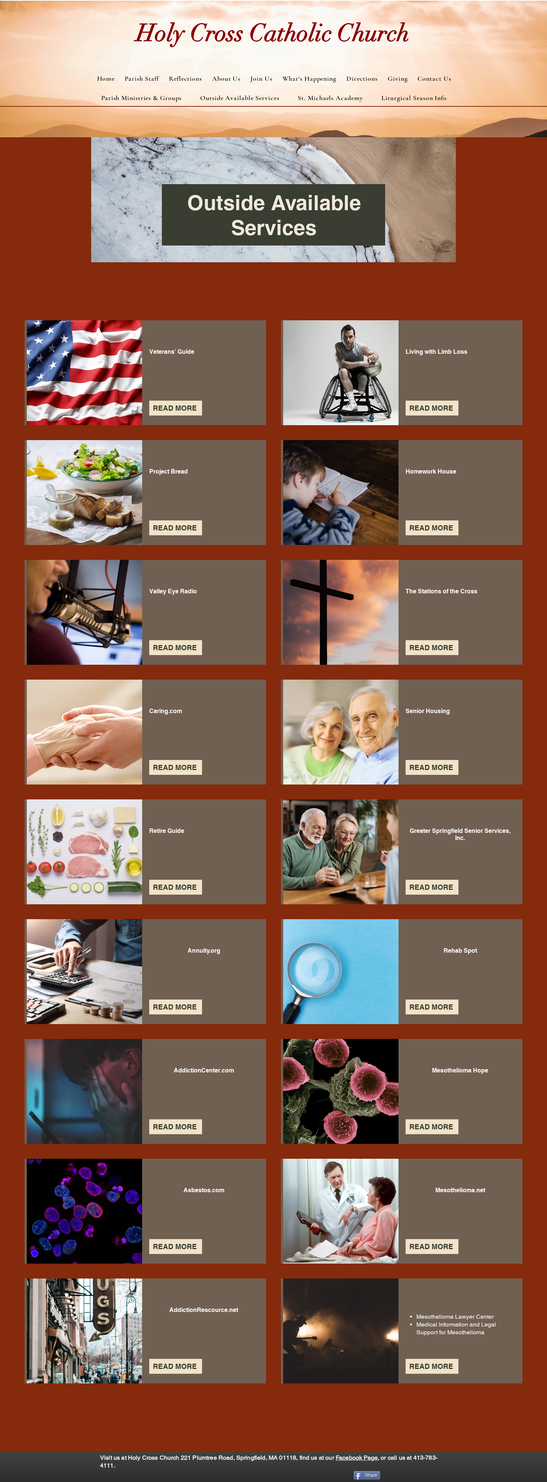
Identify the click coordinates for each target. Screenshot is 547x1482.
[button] (141, 98)
